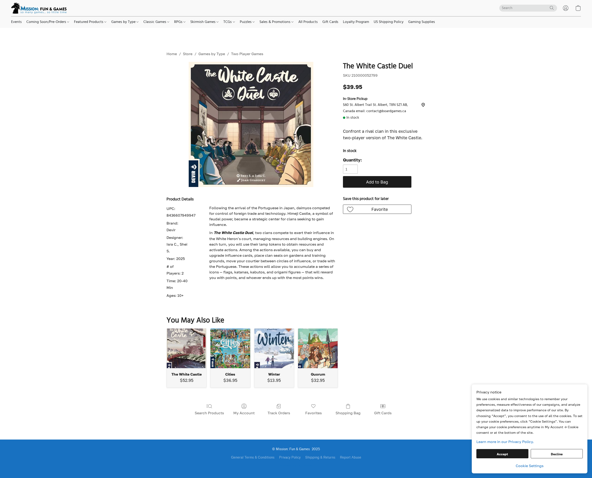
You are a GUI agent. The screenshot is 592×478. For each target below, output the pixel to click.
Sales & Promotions (275, 22)
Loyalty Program (356, 22)
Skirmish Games (203, 22)
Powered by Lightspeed (296, 465)
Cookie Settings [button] (529, 465)
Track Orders (279, 413)
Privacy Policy (290, 457)
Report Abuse (350, 457)
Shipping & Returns (320, 457)
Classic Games (155, 22)
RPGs (178, 22)
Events (16, 22)
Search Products (209, 413)
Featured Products (89, 22)
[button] (39, 8)
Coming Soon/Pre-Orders (46, 22)
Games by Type (123, 22)
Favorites (313, 413)
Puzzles (246, 22)
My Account (244, 413)
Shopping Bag (348, 413)
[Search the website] (551, 8)
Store (187, 53)
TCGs (228, 22)
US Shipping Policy (389, 22)
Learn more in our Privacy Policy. (505, 441)
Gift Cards (330, 22)
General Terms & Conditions (252, 457)
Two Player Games (247, 53)
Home (171, 53)
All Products (308, 22)
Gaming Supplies (421, 22)
